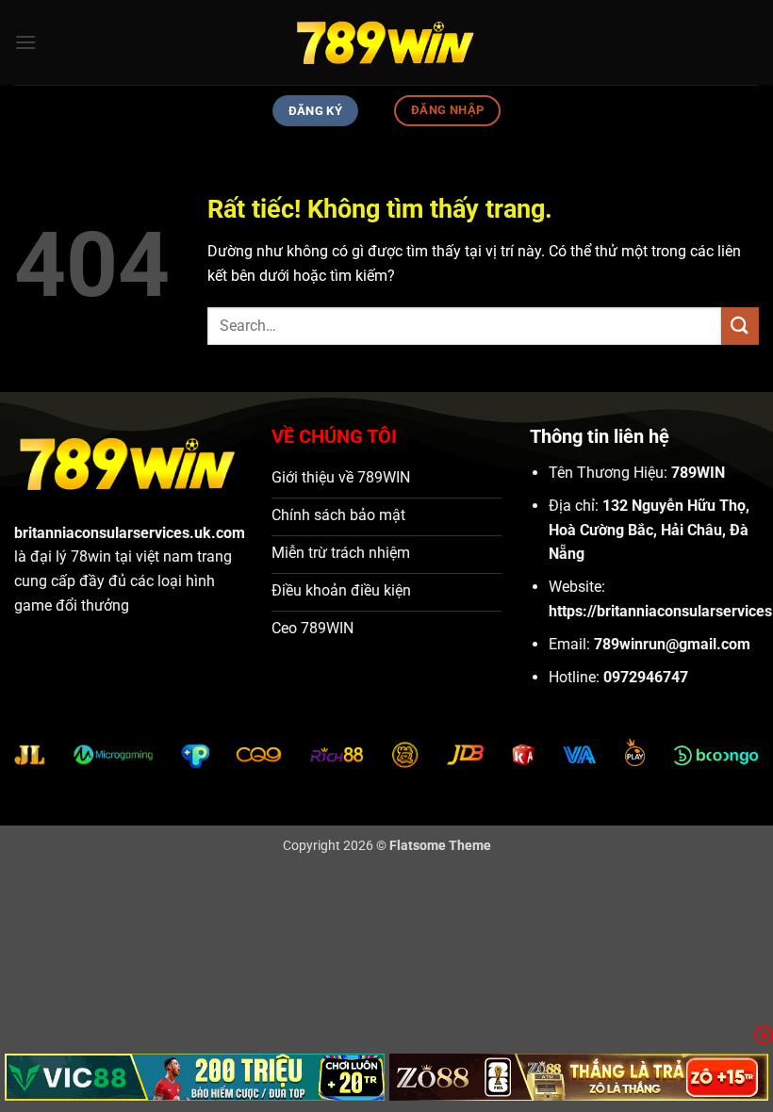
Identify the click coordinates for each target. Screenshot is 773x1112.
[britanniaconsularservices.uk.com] (386, 42)
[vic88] (195, 1077)
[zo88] (579, 1077)
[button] (25, 42)
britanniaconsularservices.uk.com (129, 533)
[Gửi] (740, 325)
